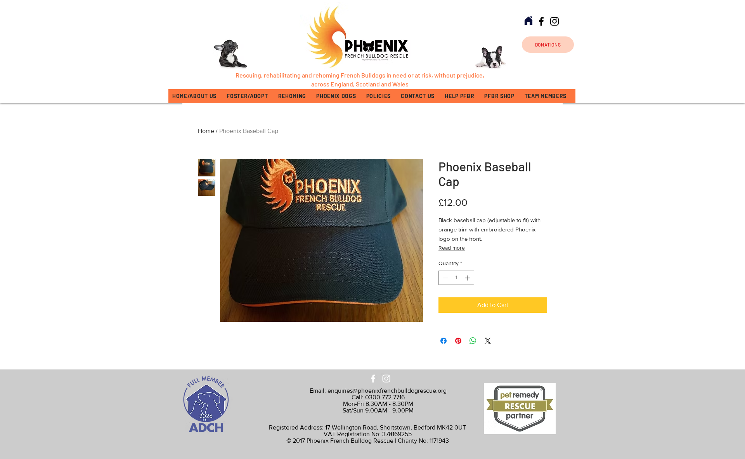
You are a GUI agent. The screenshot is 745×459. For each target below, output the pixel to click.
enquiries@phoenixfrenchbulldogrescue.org (387, 390)
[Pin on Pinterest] (458, 340)
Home (206, 131)
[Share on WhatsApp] (473, 340)
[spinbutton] (456, 278)
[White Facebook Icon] (373, 378)
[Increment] (468, 278)
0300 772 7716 (385, 397)
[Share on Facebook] (443, 340)
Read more (451, 248)
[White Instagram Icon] (386, 378)
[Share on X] (487, 340)
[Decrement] (444, 278)
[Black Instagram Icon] (554, 21)
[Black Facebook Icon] (541, 21)
